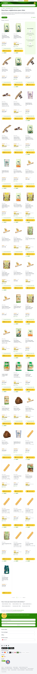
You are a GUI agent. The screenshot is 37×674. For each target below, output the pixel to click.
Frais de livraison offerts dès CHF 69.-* (8, 0)
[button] (21, 43)
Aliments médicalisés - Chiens (9, 8)
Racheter (25, 0)
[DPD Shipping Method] (5, 657)
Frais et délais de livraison (8, 667)
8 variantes (27, 169)
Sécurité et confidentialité (21, 669)
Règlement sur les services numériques (6, 668)
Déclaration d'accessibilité (29, 669)
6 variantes (4, 101)
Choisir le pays (4, 637)
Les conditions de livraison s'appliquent (18, 610)
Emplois (9, 669)
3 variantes (16, 169)
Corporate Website (13, 669)
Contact (2, 667)
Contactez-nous (20, 0)
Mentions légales (15, 667)
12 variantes (27, 440)
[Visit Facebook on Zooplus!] (2, 645)
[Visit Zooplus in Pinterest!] (8, 645)
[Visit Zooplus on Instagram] (4, 645)
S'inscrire (18, 625)
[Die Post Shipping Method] (2, 657)
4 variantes (27, 135)
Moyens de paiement (30, 668)
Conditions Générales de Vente (23, 667)
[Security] (3, 661)
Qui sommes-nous (4, 669)
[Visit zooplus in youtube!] (6, 645)
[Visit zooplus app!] (4, 648)
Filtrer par (5, 17)
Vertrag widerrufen (16, 668)
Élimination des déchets (23, 668)
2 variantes (4, 203)
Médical (4, 8)
